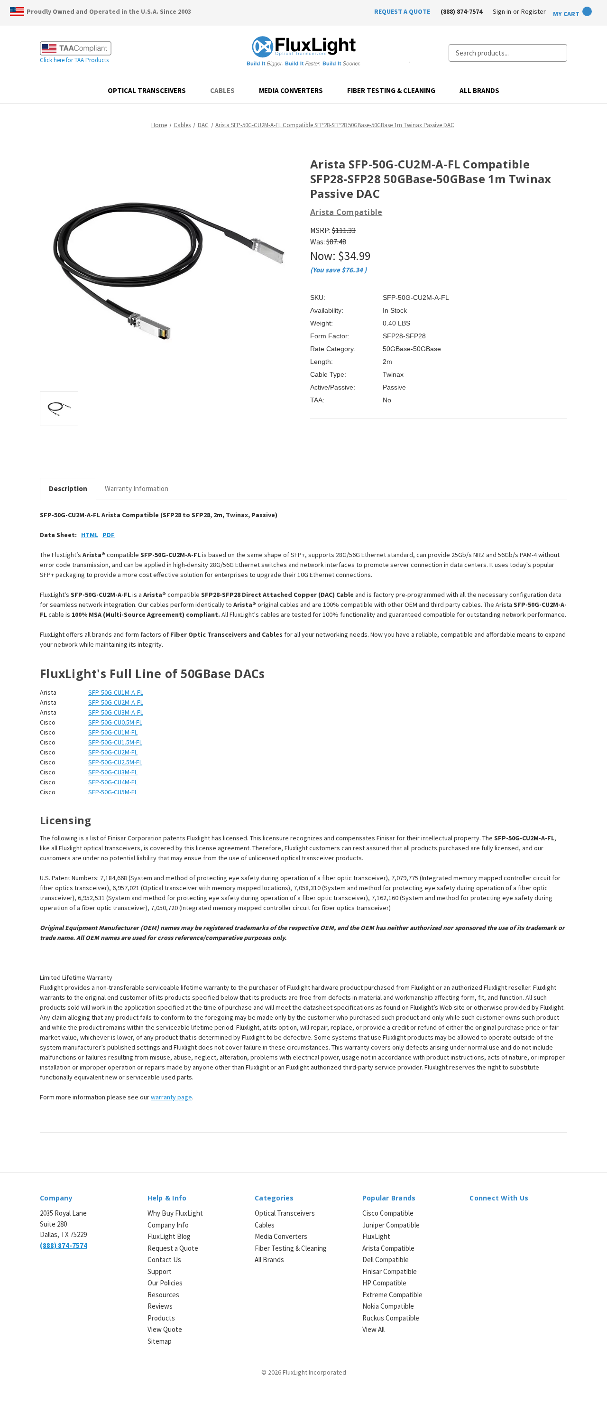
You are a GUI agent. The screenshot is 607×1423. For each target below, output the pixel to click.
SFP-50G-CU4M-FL (113, 782)
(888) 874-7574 (461, 11)
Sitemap (159, 1341)
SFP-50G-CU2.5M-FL (115, 762)
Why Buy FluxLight (175, 1213)
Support (159, 1271)
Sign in (502, 11)
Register (533, 11)
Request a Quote (172, 1248)
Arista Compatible (388, 1248)
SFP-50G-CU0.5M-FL (115, 722)
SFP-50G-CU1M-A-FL (115, 692)
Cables (222, 90)
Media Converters (291, 90)
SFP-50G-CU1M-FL (113, 732)
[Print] (347, 453)
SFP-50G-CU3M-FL (113, 772)
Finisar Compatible (389, 1271)
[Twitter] (363, 453)
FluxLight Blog (169, 1236)
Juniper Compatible (391, 1224)
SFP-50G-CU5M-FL (113, 792)
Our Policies (165, 1282)
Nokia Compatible (388, 1306)
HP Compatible (384, 1282)
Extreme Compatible (392, 1294)
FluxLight (376, 1236)
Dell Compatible (385, 1259)
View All (373, 1329)
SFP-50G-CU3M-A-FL (115, 712)
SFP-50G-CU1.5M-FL (115, 742)
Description (68, 488)
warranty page (171, 1097)
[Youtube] (524, 1219)
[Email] (331, 453)
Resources (163, 1294)
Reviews (160, 1306)
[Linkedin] (379, 453)
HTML (89, 534)
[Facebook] (315, 453)
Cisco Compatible (388, 1213)
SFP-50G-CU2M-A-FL (115, 702)
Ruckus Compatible (390, 1317)
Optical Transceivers (147, 90)
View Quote (164, 1329)
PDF (108, 534)
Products (161, 1317)
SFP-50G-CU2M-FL (113, 752)
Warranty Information (136, 488)
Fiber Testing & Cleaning (391, 90)
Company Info (168, 1224)
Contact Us (164, 1259)
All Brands (479, 90)
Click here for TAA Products (74, 60)
